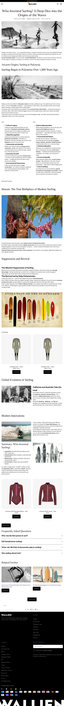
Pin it (37, 609)
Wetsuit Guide (36, 621)
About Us (3, 646)
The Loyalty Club (5, 649)
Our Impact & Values (6, 657)
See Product (16, 371)
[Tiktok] (20, 689)
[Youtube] (15, 689)
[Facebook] (6, 689)
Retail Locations (4, 675)
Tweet (28, 609)
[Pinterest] (1, 689)
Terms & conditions (47, 650)
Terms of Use (4, 673)
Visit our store (6, 525)
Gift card (35, 637)
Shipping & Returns (5, 662)
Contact (3, 665)
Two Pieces (35, 629)
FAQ (2, 659)
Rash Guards (36, 632)
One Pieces (35, 627)
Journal (2, 651)
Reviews (3, 678)
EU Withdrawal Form (6, 681)
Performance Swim (37, 624)
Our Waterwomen (5, 654)
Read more (5, 590)
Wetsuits (35, 619)
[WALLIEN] (32, 4)
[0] (61, 4)
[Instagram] (11, 689)
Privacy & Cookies (5, 667)
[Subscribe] (61, 646)
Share (33, 609)
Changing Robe (36, 635)
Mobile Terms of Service (6, 670)
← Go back (4, 605)
